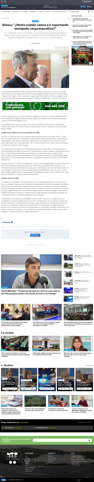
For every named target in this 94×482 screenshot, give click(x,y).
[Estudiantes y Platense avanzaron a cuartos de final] (59, 401)
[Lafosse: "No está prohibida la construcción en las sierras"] (35, 401)
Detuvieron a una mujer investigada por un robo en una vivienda (82, 298)
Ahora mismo (6, 11)
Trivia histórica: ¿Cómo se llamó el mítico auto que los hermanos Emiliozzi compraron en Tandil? (46, 323)
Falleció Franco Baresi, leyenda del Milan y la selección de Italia (82, 25)
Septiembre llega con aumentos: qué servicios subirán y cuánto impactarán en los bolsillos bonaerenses (11, 411)
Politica (48, 11)
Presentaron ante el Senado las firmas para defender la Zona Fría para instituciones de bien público (14, 323)
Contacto (50, 461)
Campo (41, 11)
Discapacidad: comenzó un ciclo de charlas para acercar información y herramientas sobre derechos (78, 323)
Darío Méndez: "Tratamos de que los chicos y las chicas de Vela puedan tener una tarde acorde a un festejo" (30, 292)
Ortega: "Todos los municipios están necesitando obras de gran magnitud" (82, 265)
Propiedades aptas (46, 427)
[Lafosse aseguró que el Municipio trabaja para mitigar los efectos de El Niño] (82, 401)
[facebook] (5, 1)
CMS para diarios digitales (86, 480)
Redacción (50, 456)
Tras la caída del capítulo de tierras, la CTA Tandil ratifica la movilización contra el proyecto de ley (82, 43)
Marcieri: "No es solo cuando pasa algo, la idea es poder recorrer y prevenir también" (78, 354)
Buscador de (13, 427)
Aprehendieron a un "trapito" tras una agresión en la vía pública (82, 37)
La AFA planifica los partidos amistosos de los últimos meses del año (82, 20)
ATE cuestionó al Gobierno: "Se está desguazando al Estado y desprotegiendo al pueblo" (15, 354)
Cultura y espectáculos (60, 11)
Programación (28, 471)
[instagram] (2, 1)
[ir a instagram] (14, 462)
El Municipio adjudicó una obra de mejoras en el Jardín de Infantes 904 (47, 354)
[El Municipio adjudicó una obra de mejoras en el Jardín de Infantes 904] (47, 343)
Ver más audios (89, 365)
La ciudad (25, 11)
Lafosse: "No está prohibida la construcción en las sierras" (35, 409)
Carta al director (52, 458)
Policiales (16, 11)
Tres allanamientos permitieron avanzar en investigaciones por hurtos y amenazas (81, 290)
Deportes (33, 11)
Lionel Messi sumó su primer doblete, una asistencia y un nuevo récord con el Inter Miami (83, 31)
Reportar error (52, 459)
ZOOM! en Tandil (75, 11)
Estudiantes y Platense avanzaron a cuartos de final (57, 409)
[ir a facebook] (10, 462)
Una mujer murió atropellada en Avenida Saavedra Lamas (81, 281)
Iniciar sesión (35, 235)
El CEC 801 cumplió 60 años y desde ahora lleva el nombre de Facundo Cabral (83, 256)
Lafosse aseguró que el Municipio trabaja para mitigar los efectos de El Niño (82, 410)
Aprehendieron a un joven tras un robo (82, 272)
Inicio (26, 456)
